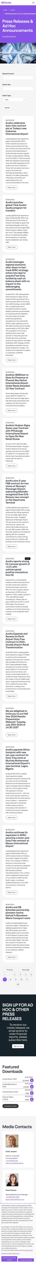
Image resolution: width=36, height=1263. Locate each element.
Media (13, 10)
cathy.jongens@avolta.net (14, 1163)
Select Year (6, 84)
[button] (33, 3)
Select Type (6, 95)
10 (21, 979)
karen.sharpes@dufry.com (15, 1199)
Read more (13, 188)
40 (18, 984)
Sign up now (18, 1046)
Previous (10, 970)
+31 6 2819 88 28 (12, 1161)
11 (26, 979)
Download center (10, 1106)
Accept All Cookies (26, 1260)
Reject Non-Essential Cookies (9, 1259)
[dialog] (18, 1233)
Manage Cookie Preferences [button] (10, 1253)
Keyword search (8, 74)
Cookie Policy (28, 1250)
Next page (25, 970)
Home (5, 10)
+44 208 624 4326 (12, 1197)
